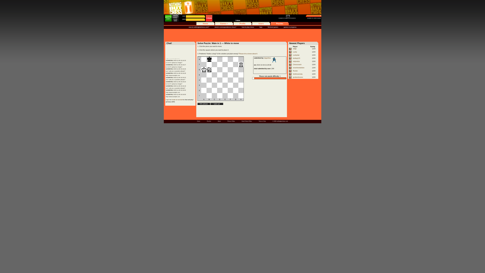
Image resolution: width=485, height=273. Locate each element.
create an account (177, 99)
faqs (260, 27)
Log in (168, 99)
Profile (242, 23)
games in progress (290, 27)
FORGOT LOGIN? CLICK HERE (175, 18)
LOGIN (209, 18)
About (219, 121)
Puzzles (279, 23)
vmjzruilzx (296, 61)
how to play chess (248, 27)
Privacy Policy (231, 121)
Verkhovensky (297, 74)
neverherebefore (298, 68)
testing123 (296, 58)
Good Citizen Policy (247, 121)
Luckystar (296, 55)
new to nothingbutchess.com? (199, 27)
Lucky (295, 52)
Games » (224, 23)
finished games (273, 27)
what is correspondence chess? (225, 27)
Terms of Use (262, 121)
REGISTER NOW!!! (168, 18)
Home (205, 23)
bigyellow (267, 58)
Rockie (295, 71)
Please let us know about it (248, 54)
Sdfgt (294, 49)
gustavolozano (298, 77)
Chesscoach (297, 64)
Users (261, 23)
